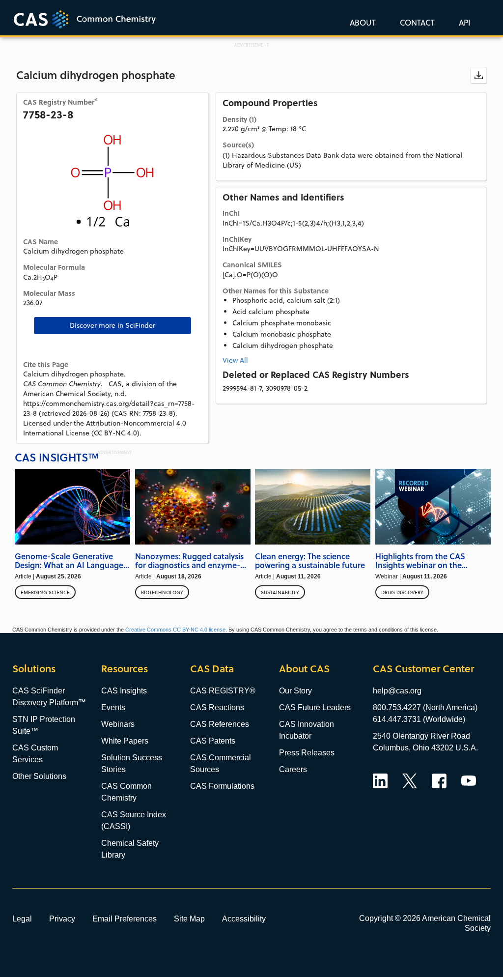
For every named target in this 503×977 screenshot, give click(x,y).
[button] (463, 22)
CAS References (219, 724)
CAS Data (212, 668)
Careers (293, 769)
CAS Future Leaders (315, 707)
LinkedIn (380, 781)
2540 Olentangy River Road (421, 736)
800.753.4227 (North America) (425, 707)
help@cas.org (397, 691)
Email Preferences (124, 918)
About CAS (304, 668)
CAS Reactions (217, 707)
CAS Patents (212, 741)
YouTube (468, 781)
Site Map (189, 918)
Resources (124, 668)
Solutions (34, 668)
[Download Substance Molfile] (478, 75)
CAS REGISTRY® (222, 691)
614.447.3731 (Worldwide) (419, 719)
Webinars (118, 724)
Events (113, 707)
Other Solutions (39, 776)
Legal (22, 918)
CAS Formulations (222, 786)
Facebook (439, 781)
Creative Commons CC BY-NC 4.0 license (175, 629)
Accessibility (244, 918)
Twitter (409, 781)
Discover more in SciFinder (112, 325)
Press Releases (307, 752)
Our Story (295, 691)
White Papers (124, 741)
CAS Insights (124, 691)
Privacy (62, 918)
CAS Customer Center (423, 668)
